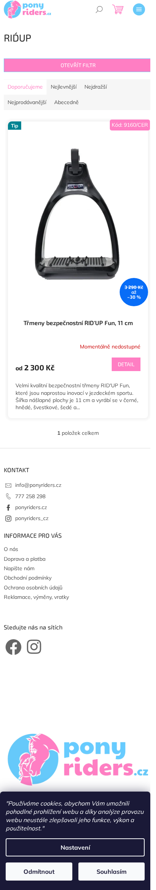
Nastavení (75, 847)
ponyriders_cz (31, 518)
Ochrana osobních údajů (33, 587)
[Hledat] (99, 9)
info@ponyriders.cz (38, 485)
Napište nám (19, 568)
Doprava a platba (24, 558)
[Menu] (139, 9)
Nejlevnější (63, 86)
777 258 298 (30, 496)
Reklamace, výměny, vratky (36, 597)
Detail (126, 364)
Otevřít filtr (78, 65)
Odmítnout (39, 871)
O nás (11, 549)
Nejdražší (95, 86)
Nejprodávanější (27, 102)
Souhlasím (111, 871)
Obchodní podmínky (27, 577)
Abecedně (66, 102)
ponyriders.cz (31, 507)
